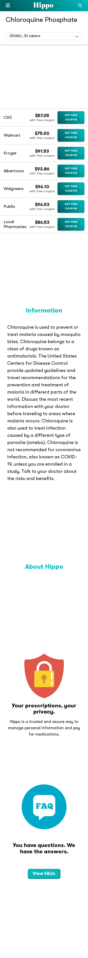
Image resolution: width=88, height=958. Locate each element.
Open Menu (8, 6)
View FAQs (44, 873)
